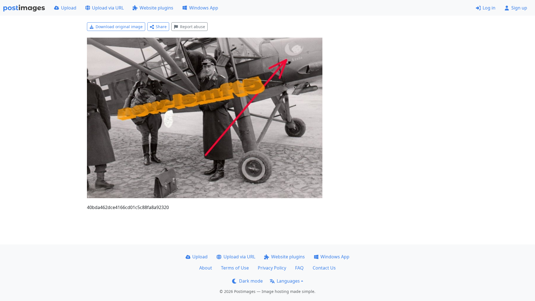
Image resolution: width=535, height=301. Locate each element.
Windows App (203, 8)
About (205, 268)
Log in (489, 8)
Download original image (119, 26)
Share (161, 26)
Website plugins (156, 8)
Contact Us (324, 268)
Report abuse (192, 26)
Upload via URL (108, 8)
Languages (288, 281)
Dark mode (251, 281)
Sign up (519, 8)
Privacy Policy (272, 268)
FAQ (299, 268)
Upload (68, 8)
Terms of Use (235, 268)
